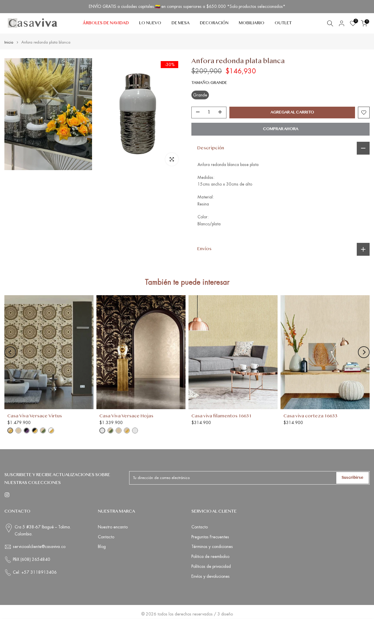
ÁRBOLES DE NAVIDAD (106, 23)
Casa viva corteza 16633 (310, 416)
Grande (200, 95)
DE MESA (181, 23)
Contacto (106, 537)
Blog (102, 546)
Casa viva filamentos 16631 (221, 416)
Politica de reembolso (210, 556)
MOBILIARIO (251, 23)
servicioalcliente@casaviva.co (39, 546)
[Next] (364, 352)
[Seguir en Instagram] (7, 494)
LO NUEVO (150, 23)
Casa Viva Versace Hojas (126, 416)
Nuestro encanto (113, 527)
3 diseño (225, 614)
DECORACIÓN (214, 23)
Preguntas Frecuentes (210, 537)
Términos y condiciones (212, 546)
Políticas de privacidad (211, 566)
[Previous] (10, 352)
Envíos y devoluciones (210, 576)
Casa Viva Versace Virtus (34, 416)
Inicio (8, 42)
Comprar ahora (280, 129)
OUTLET (283, 23)
